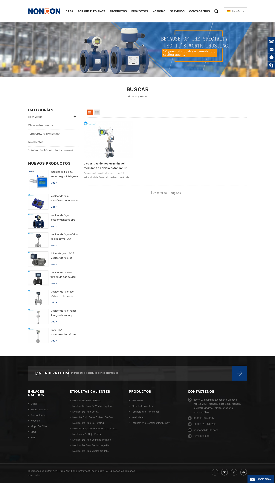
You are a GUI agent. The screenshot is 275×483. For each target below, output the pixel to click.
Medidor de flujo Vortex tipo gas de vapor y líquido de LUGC (63, 313)
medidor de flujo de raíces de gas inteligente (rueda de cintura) (64, 174)
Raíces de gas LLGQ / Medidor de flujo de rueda (62, 256)
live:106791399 (201, 436)
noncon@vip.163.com (205, 430)
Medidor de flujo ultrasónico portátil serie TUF (64, 198)
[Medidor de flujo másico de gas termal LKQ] (38, 240)
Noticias (159, 11)
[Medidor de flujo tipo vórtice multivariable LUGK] (38, 297)
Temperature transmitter (44, 134)
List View (97, 112)
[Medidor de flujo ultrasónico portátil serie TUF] (38, 201)
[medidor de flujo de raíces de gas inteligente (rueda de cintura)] (38, 180)
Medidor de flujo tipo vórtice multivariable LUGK (62, 294)
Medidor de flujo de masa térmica (91, 440)
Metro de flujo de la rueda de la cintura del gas (95, 428)
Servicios (177, 11)
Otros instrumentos (40, 125)
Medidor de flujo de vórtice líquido (92, 406)
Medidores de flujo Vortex (86, 434)
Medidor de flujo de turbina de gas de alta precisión (63, 275)
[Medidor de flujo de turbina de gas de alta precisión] (38, 278)
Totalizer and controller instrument (50, 150)
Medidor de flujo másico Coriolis (90, 451)
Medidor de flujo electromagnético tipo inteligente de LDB (63, 218)
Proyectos (139, 11)
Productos (118, 11)
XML (33, 437)
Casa (69, 11)
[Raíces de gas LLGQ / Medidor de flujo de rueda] (38, 259)
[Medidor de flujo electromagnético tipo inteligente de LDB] (38, 220)
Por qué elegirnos (91, 11)
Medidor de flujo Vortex (85, 412)
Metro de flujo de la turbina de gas (92, 417)
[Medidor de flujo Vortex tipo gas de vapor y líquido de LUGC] (38, 316)
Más (53, 183)
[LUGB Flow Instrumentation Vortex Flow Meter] (38, 335)
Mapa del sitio (39, 426)
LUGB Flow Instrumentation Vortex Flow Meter (63, 332)
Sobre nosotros (39, 409)
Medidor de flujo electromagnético (91, 445)
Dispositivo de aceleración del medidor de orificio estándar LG (105, 166)
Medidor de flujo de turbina (88, 423)
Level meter (35, 142)
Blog (33, 432)
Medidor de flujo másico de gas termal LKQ (64, 237)
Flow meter (35, 117)
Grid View (90, 112)
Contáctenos (199, 11)
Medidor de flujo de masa (86, 400)
